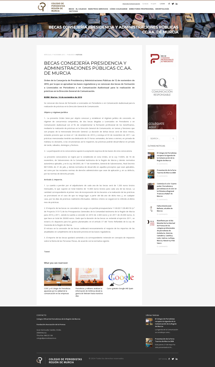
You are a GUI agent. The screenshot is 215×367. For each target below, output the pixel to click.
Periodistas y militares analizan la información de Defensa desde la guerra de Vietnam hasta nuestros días (89, 292)
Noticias (79, 55)
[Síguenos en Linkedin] (176, 359)
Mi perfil (153, 4)
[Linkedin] (176, 4)
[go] (173, 138)
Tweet (47, 251)
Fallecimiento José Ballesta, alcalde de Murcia (165, 208)
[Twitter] (173, 4)
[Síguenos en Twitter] (173, 359)
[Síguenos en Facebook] (169, 359)
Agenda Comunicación (131, 4)
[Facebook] (169, 4)
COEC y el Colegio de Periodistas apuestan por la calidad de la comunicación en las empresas (57, 291)
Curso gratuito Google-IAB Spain (120, 288)
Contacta (145, 4)
